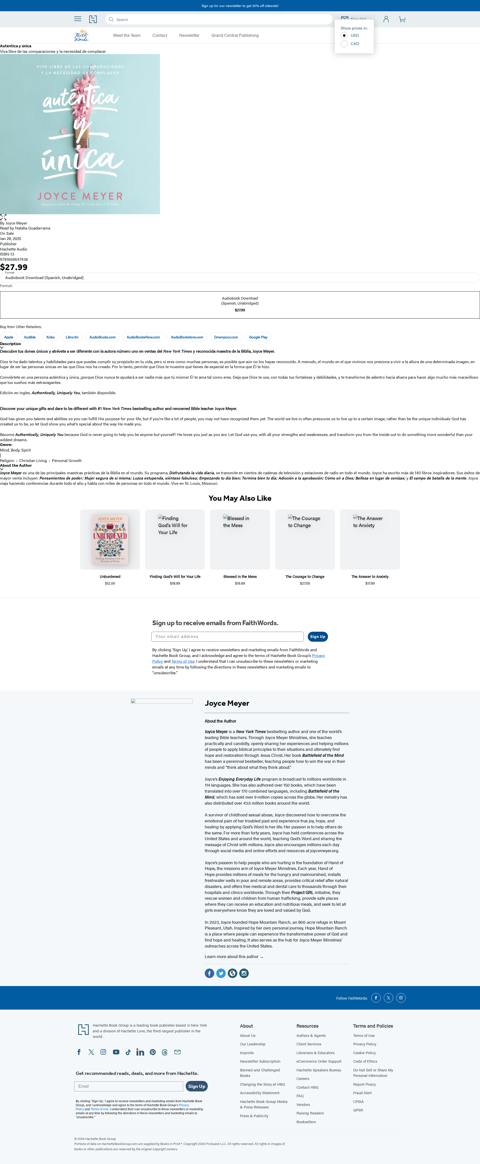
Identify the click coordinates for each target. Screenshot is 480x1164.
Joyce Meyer (16, 223)
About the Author (16, 465)
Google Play (258, 336)
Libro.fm (72, 336)
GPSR (358, 1109)
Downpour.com (226, 336)
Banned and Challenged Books (260, 1072)
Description (10, 343)
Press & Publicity (254, 1115)
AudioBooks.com (103, 336)
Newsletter (189, 35)
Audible (30, 336)
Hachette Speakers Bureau (318, 1069)
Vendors (303, 1104)
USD (355, 35)
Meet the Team (126, 35)
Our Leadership (253, 1043)
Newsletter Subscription (260, 1061)
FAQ (300, 1095)
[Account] (386, 19)
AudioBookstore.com (187, 336)
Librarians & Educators (315, 1052)
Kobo (50, 336)
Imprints (247, 1052)
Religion (7, 460)
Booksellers (306, 1121)
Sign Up (318, 636)
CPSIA (358, 1101)
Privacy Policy (364, 1043)
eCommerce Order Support (319, 1061)
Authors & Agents (311, 1035)
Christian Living (33, 460)
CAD (355, 43)
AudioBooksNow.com (143, 336)
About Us (248, 1035)
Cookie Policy (364, 1052)
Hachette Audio (13, 249)
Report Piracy (364, 1084)
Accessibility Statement (260, 1092)
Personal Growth (67, 460)
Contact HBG (307, 1087)
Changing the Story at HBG (262, 1084)
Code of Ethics (365, 1061)
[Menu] (77, 19)
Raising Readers (310, 1112)
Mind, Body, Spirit (15, 450)
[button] (240, 217)
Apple (8, 336)
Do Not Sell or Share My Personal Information (373, 1072)
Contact (159, 35)
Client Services (308, 1043)
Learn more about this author (232, 956)
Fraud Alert (362, 1092)
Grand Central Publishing (235, 35)
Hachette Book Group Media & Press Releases (264, 1104)
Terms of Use (364, 1035)
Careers (302, 1078)
